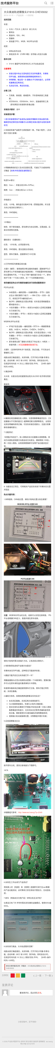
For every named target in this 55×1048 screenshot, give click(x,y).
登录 (39, 992)
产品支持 (20, 15)
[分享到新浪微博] (13, 975)
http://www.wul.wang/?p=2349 (30, 812)
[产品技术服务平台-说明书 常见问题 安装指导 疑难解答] (9, 3)
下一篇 (49, 975)
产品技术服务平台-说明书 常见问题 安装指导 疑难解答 (26, 1041)
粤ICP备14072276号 (27, 1044)
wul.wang (49, 1041)
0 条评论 (30, 15)
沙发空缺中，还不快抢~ (27, 1021)
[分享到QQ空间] (18, 975)
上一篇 (37, 975)
